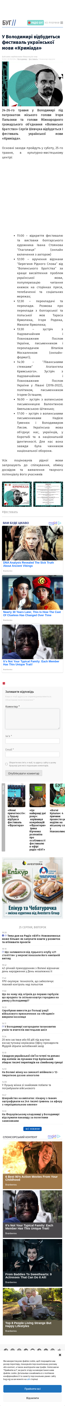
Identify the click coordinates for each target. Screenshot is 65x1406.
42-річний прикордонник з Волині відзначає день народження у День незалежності (30, 970)
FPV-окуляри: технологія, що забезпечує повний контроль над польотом (28, 983)
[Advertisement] (33, 10)
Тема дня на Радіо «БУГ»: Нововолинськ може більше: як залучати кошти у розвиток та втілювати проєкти (31, 939)
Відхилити (32, 1398)
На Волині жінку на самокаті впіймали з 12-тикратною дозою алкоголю (30, 1074)
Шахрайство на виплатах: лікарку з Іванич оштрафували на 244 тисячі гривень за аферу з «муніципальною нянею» (32, 1101)
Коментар (12, 706)
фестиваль (33, 59)
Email (9, 749)
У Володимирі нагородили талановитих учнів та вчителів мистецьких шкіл (29, 1028)
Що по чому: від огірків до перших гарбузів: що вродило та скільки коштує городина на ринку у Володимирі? (30, 997)
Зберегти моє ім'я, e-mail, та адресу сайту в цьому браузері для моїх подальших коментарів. (32, 764)
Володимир (22, 59)
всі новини (33, 1128)
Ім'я (8, 736)
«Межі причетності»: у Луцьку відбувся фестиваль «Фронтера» (16, 818)
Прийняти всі (32, 1388)
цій (28, 1379)
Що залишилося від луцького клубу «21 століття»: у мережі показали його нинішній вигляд (31, 955)
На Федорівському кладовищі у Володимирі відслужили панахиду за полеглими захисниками (31, 1117)
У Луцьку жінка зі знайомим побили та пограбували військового (26, 1086)
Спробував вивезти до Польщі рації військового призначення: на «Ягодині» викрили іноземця (28, 1013)
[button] (60, 1354)
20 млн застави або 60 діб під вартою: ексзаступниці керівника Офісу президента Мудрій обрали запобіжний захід (30, 1043)
